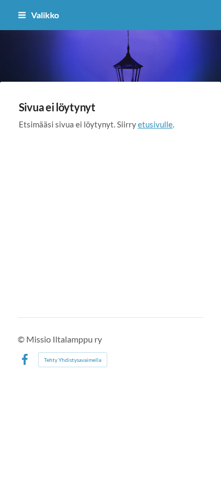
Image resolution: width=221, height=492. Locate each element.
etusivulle (155, 124)
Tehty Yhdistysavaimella (72, 359)
